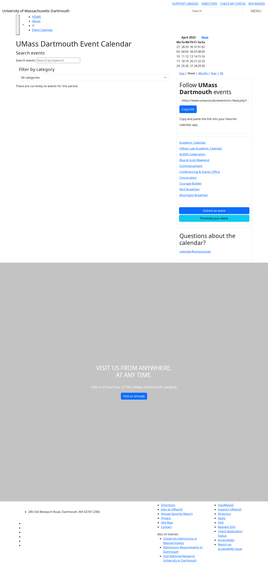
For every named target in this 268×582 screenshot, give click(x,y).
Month (203, 73)
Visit (221, 523)
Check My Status (233, 4)
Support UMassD (185, 4)
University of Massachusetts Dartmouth (66, 505)
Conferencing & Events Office (199, 172)
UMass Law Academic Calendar (200, 148)
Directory (209, 4)
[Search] (239, 11)
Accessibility (226, 540)
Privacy (166, 518)
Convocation (188, 178)
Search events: (26, 60)
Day (182, 73)
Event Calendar (42, 30)
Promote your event (214, 218)
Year (214, 73)
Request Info (227, 527)
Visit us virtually (134, 396)
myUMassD (256, 4)
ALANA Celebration (192, 154)
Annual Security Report (177, 514)
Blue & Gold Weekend (194, 160)
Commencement (190, 166)
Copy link (188, 109)
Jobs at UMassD (172, 509)
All (221, 73)
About (36, 21)
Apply (222, 518)
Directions (168, 505)
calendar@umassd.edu (195, 252)
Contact (166, 527)
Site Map (167, 523)
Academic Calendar (192, 143)
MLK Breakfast (189, 189)
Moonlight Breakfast (193, 195)
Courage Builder (190, 183)
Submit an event (214, 211)
